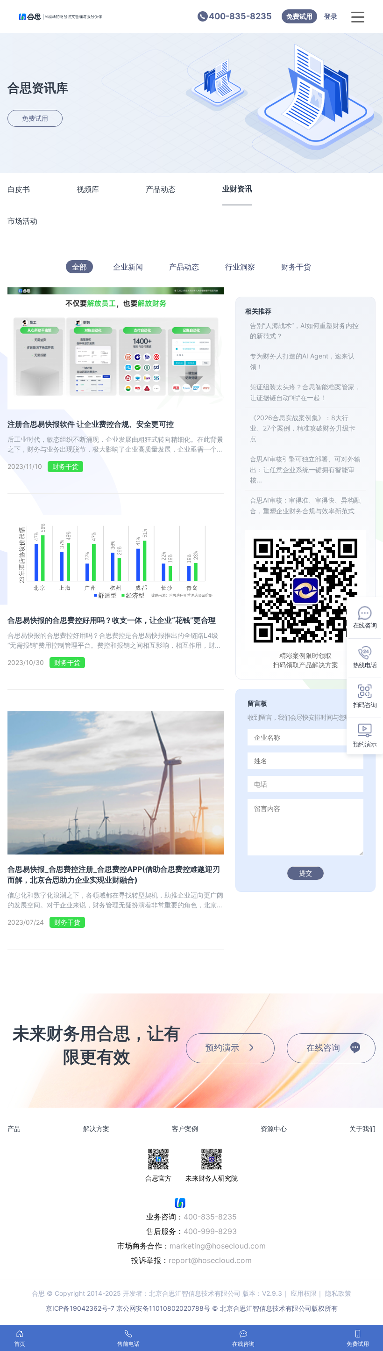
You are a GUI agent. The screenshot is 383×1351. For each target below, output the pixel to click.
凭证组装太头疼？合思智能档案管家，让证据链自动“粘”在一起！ (305, 392)
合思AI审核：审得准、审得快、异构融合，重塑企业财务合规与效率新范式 (305, 505)
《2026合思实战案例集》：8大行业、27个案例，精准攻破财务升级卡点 (302, 428)
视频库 (88, 189)
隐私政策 (338, 1293)
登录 (330, 16)
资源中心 (274, 1128)
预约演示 (222, 1047)
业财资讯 (237, 188)
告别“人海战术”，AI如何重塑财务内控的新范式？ (304, 330)
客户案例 (185, 1128)
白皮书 (18, 189)
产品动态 (161, 189)
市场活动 (22, 221)
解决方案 (96, 1128)
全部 (79, 266)
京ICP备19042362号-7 (80, 1308)
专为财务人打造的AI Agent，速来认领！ (302, 361)
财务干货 (296, 266)
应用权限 (304, 1293)
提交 (305, 873)
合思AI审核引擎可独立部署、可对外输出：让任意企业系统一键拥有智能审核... (305, 469)
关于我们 (362, 1128)
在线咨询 (323, 1047)
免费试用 (299, 16)
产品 (14, 1128)
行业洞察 (240, 266)
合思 (38, 1293)
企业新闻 (128, 266)
